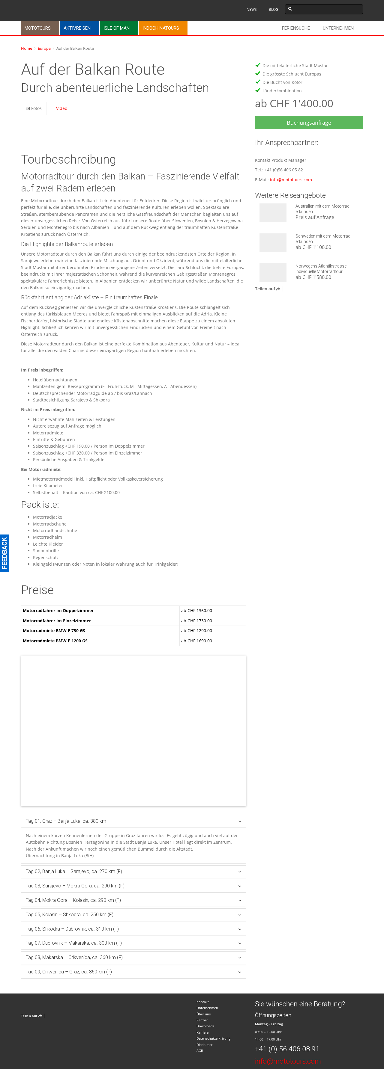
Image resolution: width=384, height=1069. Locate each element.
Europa (44, 48)
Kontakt (202, 1001)
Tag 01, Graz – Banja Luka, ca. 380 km (66, 821)
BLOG (273, 9)
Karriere (202, 1032)
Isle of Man (117, 28)
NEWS (252, 9)
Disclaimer (204, 1044)
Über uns (203, 1014)
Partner (202, 1020)
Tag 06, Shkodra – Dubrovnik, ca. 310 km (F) (72, 929)
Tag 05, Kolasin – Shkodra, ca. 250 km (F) (69, 914)
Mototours (38, 28)
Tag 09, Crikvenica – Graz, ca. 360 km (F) (69, 972)
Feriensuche (296, 28)
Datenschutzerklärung (213, 1038)
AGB (199, 1050)
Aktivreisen (77, 28)
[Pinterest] (304, 289)
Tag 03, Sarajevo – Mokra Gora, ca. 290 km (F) (75, 886)
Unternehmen (338, 28)
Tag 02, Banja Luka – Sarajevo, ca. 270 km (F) (74, 871)
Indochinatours (160, 28)
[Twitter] (296, 289)
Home (26, 48)
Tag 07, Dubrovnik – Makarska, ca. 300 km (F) (74, 943)
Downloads (205, 1026)
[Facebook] (288, 289)
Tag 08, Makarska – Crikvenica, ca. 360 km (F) (74, 957)
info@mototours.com (291, 179)
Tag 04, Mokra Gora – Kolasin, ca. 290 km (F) (73, 900)
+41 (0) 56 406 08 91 (287, 1049)
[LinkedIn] (311, 289)
